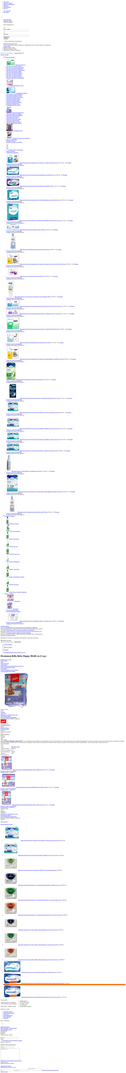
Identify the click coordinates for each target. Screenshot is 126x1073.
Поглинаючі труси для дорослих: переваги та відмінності (20, 630)
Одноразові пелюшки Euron (13, 105)
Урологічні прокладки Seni (13, 121)
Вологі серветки (10, 151)
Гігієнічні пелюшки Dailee (13, 101)
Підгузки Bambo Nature (12, 610)
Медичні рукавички (11, 139)
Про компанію (7, 7)
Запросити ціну (55, 1070)
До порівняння (18, 164)
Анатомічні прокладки (12, 117)
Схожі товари (4, 671)
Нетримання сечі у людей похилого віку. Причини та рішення (21, 627)
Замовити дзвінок (8, 21)
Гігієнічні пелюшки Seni (13, 103)
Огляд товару (4, 667)
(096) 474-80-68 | (5, 1028)
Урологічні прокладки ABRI (14, 114)
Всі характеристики (5, 725)
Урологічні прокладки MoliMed (14, 115)
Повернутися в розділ (6, 666)
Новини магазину (6, 640)
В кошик (69, 162)
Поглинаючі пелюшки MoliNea (14, 94)
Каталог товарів (5, 54)
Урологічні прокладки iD (12, 120)
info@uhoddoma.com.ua (6, 1029)
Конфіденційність (8, 1015)
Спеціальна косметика (12, 152)
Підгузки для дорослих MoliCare (14, 68)
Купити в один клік (17, 1060)
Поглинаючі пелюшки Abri (13, 98)
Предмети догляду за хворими (14, 142)
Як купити (6, 1)
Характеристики (5, 670)
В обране (8, 165)
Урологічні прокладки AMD (13, 119)
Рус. (7, 10)
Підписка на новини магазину (8, 635)
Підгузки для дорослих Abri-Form (15, 67)
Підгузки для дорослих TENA (14, 76)
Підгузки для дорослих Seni (13, 75)
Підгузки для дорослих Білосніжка (15, 78)
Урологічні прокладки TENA (14, 123)
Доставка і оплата (8, 3)
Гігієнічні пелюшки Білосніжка (14, 97)
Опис (2, 668)
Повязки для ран (11, 141)
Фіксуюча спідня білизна (13, 116)
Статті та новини (5, 626)
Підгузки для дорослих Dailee (14, 72)
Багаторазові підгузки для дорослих (15, 70)
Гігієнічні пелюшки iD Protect (14, 102)
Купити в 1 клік (10, 164)
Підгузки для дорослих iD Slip (14, 74)
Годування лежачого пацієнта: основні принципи (18, 632)
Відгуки (6, 8)
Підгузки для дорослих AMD (13, 71)
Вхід (10, 10)
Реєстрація (6, 12)
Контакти (6, 5)
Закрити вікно (7, 46)
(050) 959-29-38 (7, 19)
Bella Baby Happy (5, 728)
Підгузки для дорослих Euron (14, 66)
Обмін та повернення (9, 4)
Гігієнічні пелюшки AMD (13, 99)
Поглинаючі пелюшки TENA (14, 95)
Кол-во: (3, 1037)
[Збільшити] (15, 708)
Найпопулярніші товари (7, 824)
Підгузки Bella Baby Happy (13, 611)
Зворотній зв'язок (5, 1027)
